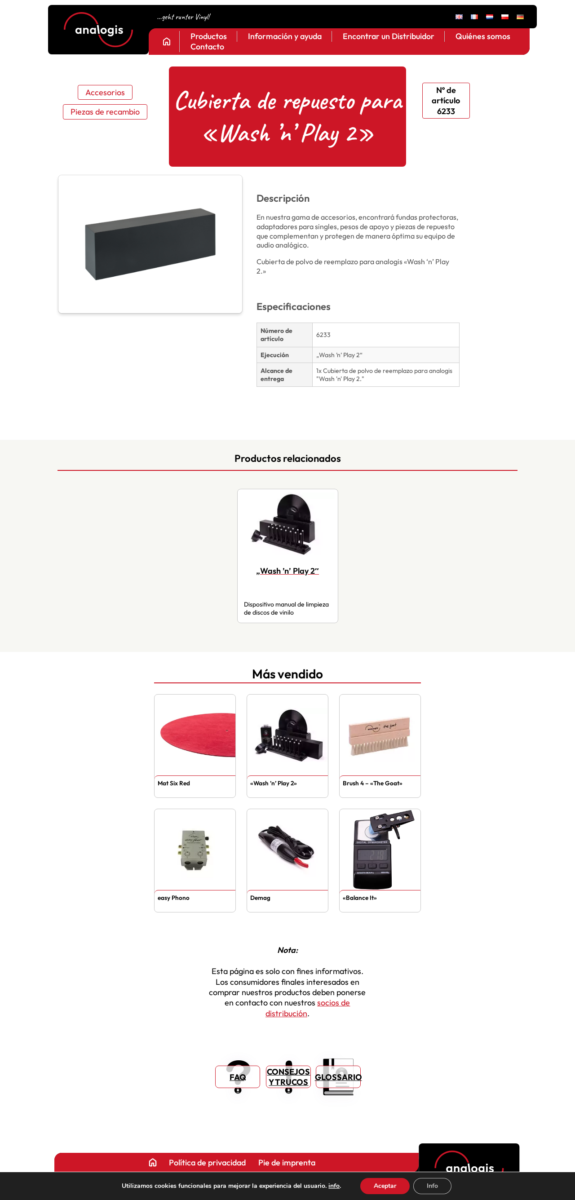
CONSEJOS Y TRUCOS (288, 1077)
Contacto (207, 47)
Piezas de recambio (105, 111)
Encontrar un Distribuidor (388, 36)
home (166, 41)
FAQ (238, 1077)
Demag (260, 898)
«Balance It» (360, 898)
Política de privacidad (206, 1162)
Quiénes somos (483, 36)
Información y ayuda (285, 36)
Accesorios (105, 92)
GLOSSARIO (338, 1077)
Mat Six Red (174, 783)
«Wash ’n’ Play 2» (273, 783)
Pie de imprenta (286, 1162)
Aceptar (385, 1186)
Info (432, 1186)
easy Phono (174, 898)
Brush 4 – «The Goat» (372, 783)
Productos (208, 36)
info (334, 1186)
